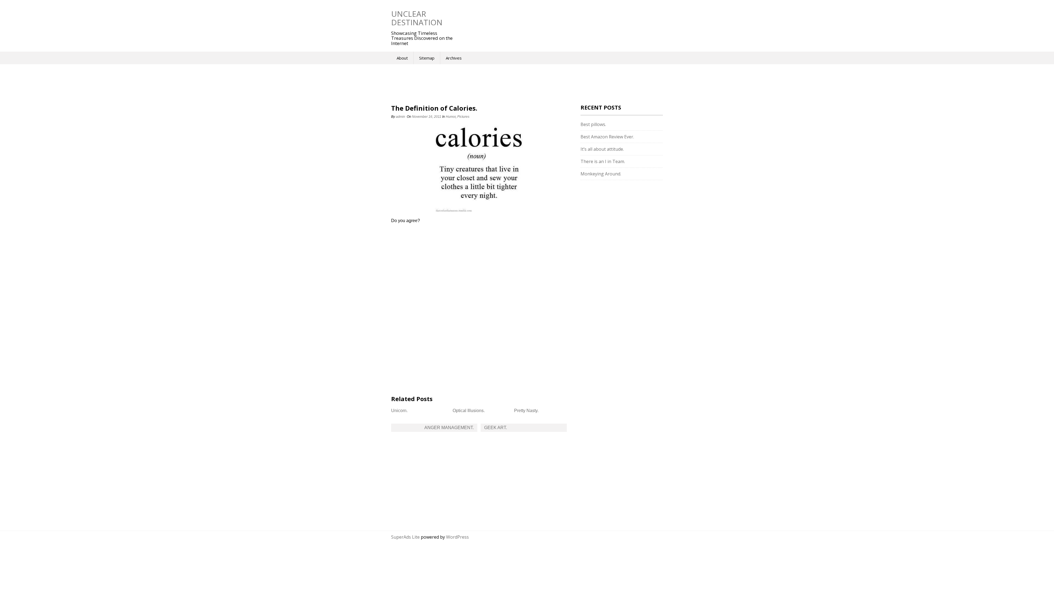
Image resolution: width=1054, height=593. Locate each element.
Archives (454, 58)
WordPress (457, 537)
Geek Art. (495, 427)
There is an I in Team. (603, 161)
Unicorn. (399, 410)
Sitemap (427, 58)
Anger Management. (449, 427)
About (402, 58)
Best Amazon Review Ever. (607, 137)
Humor (451, 117)
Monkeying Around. (601, 174)
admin (400, 117)
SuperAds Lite (405, 537)
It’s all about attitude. (602, 149)
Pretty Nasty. (526, 410)
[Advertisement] (554, 17)
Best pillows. (593, 124)
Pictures (463, 117)
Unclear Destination (416, 18)
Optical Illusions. (469, 410)
